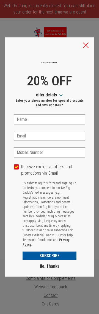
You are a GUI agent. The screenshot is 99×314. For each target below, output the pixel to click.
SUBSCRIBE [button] (49, 256)
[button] (86, 45)
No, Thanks (49, 266)
